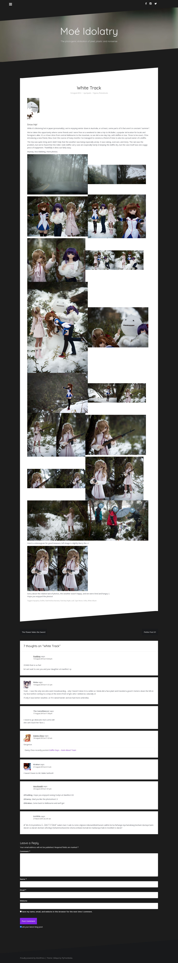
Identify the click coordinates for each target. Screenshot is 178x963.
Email (23, 890)
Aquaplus (36, 601)
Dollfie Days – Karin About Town (62, 750)
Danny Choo (38, 735)
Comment (25, 851)
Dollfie (42, 601)
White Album (92, 601)
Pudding (36, 656)
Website (23, 900)
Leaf (72, 601)
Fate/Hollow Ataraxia (52, 601)
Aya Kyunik (87, 93)
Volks (85, 601)
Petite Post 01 (150, 632)
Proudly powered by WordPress (32, 958)
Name (23, 879)
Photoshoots (103, 93)
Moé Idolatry (89, 31)
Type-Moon (79, 601)
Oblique (56, 958)
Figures (95, 93)
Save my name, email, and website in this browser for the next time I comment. (57, 911)
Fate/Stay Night (65, 601)
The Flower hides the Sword (33, 632)
